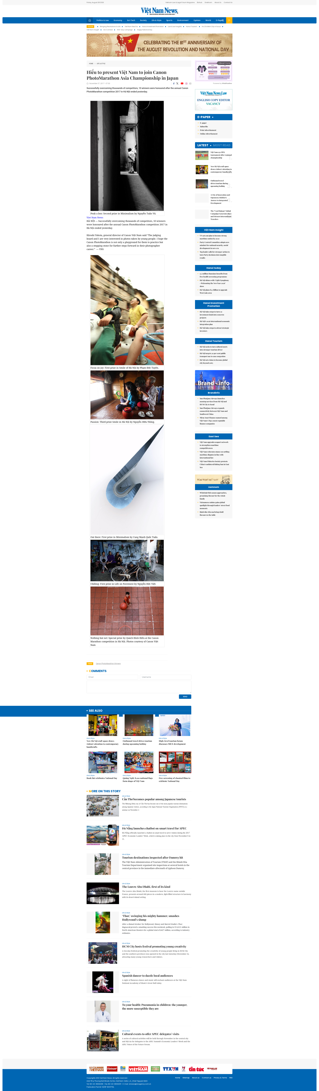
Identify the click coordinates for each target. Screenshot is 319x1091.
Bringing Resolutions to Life (110, 26)
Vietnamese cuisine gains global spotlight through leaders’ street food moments (215, 505)
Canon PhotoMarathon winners (108, 664)
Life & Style (156, 20)
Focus (90, 26)
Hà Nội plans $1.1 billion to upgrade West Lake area (213, 291)
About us (195, 1078)
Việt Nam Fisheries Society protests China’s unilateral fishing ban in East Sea (214, 464)
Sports (169, 20)
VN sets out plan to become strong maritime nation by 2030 (213, 237)
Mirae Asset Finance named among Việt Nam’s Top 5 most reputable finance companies (213, 420)
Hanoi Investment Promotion (153, 26)
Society (143, 20)
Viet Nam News (95, 217)
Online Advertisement (208, 134)
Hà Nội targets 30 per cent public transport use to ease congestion (213, 355)
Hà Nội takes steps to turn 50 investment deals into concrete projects (212, 315)
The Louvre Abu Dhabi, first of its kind (146, 886)
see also (95, 711)
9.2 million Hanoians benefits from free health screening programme (213, 275)
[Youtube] (182, 84)
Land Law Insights (175, 26)
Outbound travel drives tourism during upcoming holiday (137, 742)
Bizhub (199, 2)
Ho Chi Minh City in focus (211, 26)
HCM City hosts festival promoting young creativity (154, 946)
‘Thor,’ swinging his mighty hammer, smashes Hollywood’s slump (150, 917)
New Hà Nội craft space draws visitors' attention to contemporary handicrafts (103, 744)
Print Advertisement (208, 130)
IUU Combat (108, 30)
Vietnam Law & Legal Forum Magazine (180, 2)
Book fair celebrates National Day (102, 778)
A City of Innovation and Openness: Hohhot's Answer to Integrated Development (220, 199)
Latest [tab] (203, 145)
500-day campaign (125, 30)
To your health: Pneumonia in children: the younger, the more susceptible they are (154, 1006)
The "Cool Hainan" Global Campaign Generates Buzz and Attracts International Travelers (221, 215)
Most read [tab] (221, 145)
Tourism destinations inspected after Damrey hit (152, 857)
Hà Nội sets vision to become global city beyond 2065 (213, 361)
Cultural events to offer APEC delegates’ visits (150, 1034)
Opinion (197, 20)
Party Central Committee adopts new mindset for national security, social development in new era (214, 245)
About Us (218, 2)
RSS (230, 1078)
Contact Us (228, 2)
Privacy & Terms (220, 1078)
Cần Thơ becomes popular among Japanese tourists (154, 799)
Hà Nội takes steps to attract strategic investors (214, 329)
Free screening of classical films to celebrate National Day (174, 779)
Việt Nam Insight (93, 30)
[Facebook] (173, 83)
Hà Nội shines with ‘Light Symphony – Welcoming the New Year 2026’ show (214, 283)
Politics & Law (103, 20)
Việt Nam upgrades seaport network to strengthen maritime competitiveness (214, 445)
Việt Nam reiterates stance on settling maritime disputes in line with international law (214, 455)
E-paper (204, 117)
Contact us (206, 1078)
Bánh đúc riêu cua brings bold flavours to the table (211, 513)
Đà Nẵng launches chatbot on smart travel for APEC (154, 828)
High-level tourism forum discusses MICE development (172, 742)
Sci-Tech (131, 20)
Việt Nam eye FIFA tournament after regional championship (221, 155)
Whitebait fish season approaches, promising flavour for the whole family (213, 496)
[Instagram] (186, 84)
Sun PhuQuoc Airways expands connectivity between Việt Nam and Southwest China (214, 411)
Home (91, 63)
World (208, 20)
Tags (90, 664)
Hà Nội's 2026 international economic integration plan (215, 322)
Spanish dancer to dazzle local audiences (147, 975)
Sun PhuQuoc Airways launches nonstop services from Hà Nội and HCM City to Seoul (213, 401)
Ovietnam (208, 2)
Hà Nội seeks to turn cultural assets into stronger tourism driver (213, 348)
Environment (183, 20)
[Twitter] (177, 83)
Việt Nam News (159, 11)
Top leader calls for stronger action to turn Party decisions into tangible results (215, 255)
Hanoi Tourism (192, 26)
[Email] (190, 83)
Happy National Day (144, 30)
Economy (118, 20)
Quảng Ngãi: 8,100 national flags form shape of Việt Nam (138, 779)
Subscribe (204, 126)
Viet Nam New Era (131, 26)
